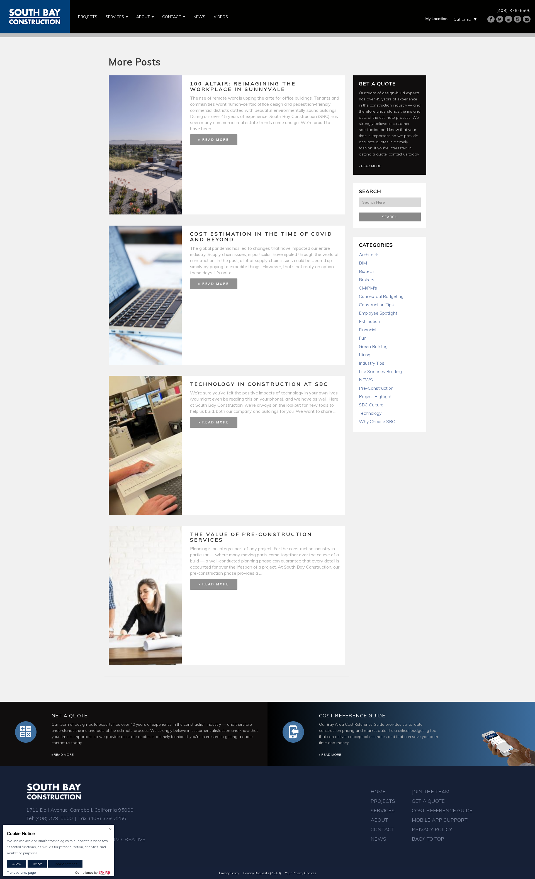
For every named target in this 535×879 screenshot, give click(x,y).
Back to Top (428, 839)
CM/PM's (368, 288)
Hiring (364, 354)
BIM (363, 263)
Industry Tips (371, 363)
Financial (367, 329)
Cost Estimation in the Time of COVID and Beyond (261, 237)
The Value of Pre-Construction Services (251, 537)
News (199, 16)
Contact (172, 16)
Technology (370, 413)
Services (115, 16)
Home (378, 791)
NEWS (366, 379)
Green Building (373, 346)
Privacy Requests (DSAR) (262, 873)
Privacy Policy (432, 829)
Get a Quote (377, 83)
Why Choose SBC (377, 421)
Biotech (366, 271)
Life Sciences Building (380, 371)
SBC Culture (371, 405)
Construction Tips (376, 304)
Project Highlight (375, 396)
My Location (436, 18)
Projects (87, 16)
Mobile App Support (440, 820)
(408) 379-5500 (513, 10)
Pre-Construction (376, 388)
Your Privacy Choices (300, 873)
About (143, 16)
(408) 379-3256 (107, 818)
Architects (369, 254)
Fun (362, 338)
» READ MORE (213, 140)
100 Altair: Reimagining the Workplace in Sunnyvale (243, 86)
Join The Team (430, 791)
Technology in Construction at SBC (259, 384)
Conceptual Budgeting (381, 296)
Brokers (366, 279)
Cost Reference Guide (352, 715)
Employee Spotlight (378, 313)
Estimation (369, 321)
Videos (221, 16)
